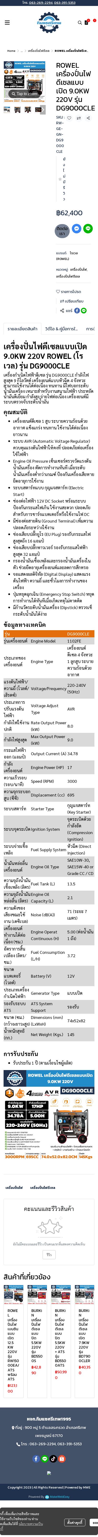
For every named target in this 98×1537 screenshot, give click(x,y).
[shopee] (62, 1459)
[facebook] (36, 1459)
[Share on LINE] (84, 310)
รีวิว (49, 1255)
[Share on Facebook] (77, 310)
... (22, 51)
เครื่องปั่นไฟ (79, 269)
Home (11, 51)
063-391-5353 (64, 2)
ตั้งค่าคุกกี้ (74, 1522)
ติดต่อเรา (62, 231)
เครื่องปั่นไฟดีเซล (38, 51)
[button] (80, 22)
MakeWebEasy (59, 1496)
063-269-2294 (41, 2)
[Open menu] (7, 22)
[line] (45, 1459)
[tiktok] (53, 1459)
